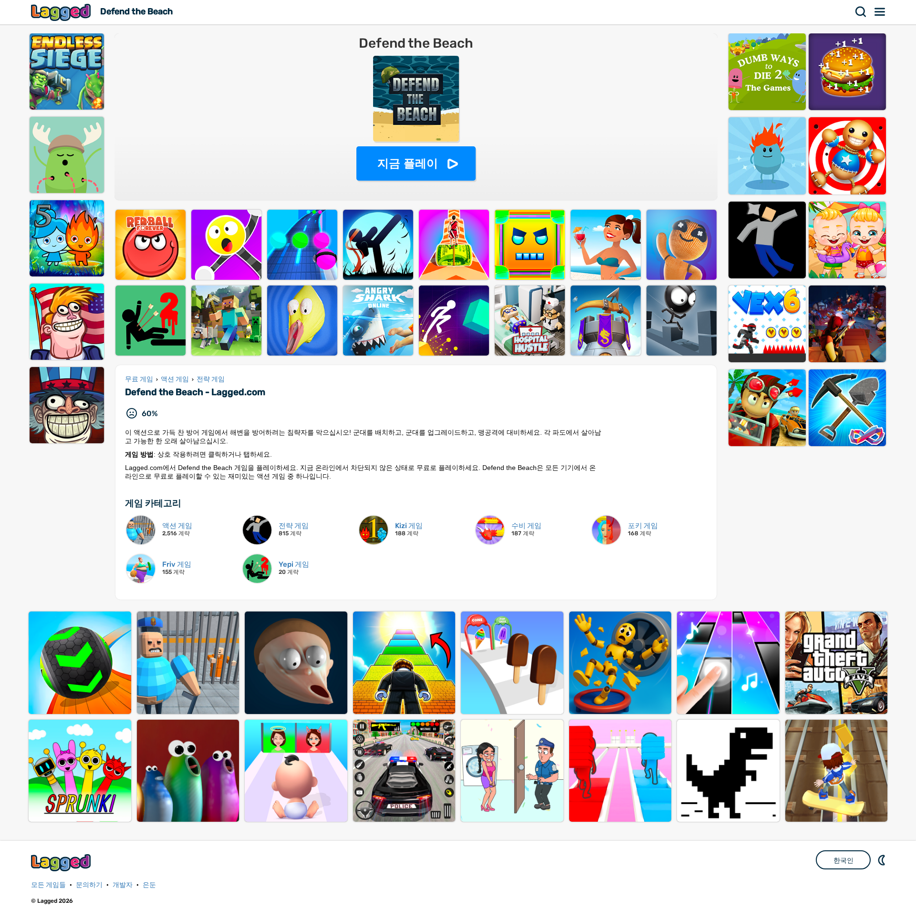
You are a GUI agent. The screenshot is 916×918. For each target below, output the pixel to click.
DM (882, 859)
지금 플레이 (407, 163)
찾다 (861, 12)
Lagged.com (62, 862)
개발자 (123, 885)
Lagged (62, 12)
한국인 (843, 860)
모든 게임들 (48, 885)
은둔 (149, 885)
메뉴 (880, 12)
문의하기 (89, 885)
